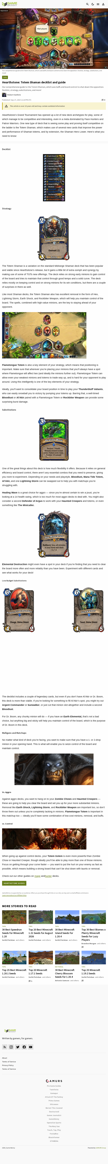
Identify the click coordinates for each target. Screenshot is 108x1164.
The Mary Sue (54, 1126)
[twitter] (17, 1047)
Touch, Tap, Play (54, 1130)
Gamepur (54, 1093)
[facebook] (24, 1047)
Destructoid (54, 1111)
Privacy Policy (8, 1065)
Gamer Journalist (54, 1115)
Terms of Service (9, 1061)
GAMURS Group (101, 1148)
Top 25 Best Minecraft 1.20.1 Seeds (14, 971)
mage (37, 876)
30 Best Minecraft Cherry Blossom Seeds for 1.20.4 (64, 973)
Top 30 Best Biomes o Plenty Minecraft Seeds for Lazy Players (94, 934)
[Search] (87, 4)
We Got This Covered (54, 1108)
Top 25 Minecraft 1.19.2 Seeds (91, 971)
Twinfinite (54, 1089)
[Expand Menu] (98, 4)
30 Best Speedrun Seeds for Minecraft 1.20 (13, 933)
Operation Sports (54, 1122)
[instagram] (11, 1047)
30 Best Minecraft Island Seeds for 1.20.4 (64, 933)
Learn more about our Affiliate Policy (14, 895)
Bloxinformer (54, 1137)
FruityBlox (54, 1133)
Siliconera (54, 1104)
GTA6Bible (54, 1141)
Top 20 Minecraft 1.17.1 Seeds (38, 971)
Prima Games (54, 1100)
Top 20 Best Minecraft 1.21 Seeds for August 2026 (41, 933)
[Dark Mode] (92, 4)
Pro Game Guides (54, 1086)
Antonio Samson (62, 980)
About (4, 1058)
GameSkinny (54, 1119)
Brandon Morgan (89, 943)
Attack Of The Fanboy (54, 1097)
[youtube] (30, 1047)
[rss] (4, 1047)
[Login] (103, 4)
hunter (48, 876)
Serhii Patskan (8, 940)
